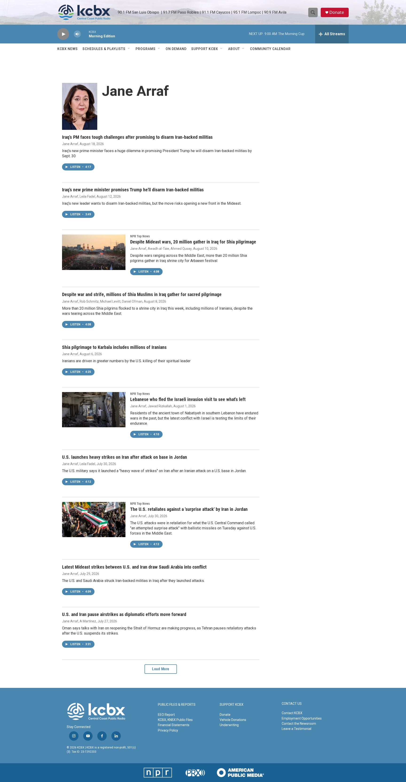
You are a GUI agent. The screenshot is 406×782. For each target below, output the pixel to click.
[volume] (77, 34)
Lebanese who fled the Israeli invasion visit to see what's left (188, 399)
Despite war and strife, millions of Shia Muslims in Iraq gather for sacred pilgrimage (142, 294)
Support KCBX (204, 49)
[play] (63, 34)
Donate (336, 12)
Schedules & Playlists (103, 49)
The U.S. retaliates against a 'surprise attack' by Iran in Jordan (189, 509)
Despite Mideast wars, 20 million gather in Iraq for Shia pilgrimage (193, 242)
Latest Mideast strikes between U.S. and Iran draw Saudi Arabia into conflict (134, 567)
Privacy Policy (168, 730)
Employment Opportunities (302, 718)
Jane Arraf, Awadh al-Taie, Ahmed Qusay (161, 248)
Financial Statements (173, 725)
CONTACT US (292, 703)
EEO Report (166, 715)
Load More (160, 669)
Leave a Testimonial (296, 729)
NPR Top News (140, 236)
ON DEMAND (176, 49)
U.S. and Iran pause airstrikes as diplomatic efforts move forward (124, 614)
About (234, 49)
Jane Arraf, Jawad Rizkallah (151, 406)
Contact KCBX (292, 713)
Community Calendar (270, 49)
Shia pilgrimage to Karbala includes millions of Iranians (114, 347)
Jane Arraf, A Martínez (79, 621)
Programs (146, 49)
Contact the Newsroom (299, 723)
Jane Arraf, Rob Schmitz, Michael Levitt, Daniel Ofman (102, 301)
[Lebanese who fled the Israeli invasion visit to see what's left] (93, 409)
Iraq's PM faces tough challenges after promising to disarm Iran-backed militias (137, 137)
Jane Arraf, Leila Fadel (78, 196)
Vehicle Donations (233, 720)
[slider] (85, 33)
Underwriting (229, 725)
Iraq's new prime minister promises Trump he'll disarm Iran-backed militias (133, 190)
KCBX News (67, 49)
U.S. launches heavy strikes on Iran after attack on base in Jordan (124, 457)
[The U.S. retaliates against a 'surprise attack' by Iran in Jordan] (93, 519)
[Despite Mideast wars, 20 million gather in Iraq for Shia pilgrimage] (93, 252)
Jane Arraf (70, 144)
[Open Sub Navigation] (129, 49)
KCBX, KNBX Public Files (175, 720)
